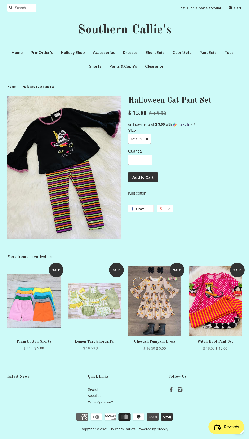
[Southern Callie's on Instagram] (180, 390)
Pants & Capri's (123, 66)
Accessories (104, 52)
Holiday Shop (73, 52)
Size (132, 130)
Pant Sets (208, 52)
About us (94, 395)
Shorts (95, 66)
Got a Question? (100, 402)
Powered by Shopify (153, 428)
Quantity (135, 151)
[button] (185, 124)
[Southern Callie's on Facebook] (171, 390)
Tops (229, 52)
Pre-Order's (42, 52)
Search (93, 389)
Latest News (18, 377)
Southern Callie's (124, 30)
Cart (238, 8)
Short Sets (155, 52)
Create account (209, 8)
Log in (183, 8)
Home (17, 52)
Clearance (154, 66)
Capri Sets (182, 52)
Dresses (130, 52)
